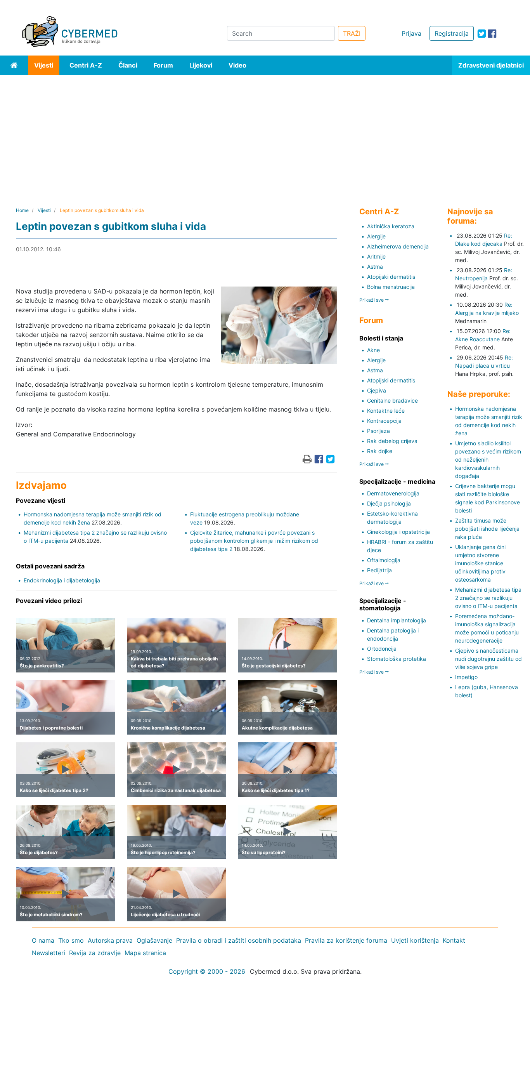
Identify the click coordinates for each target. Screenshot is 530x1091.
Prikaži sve (372, 300)
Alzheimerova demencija (398, 246)
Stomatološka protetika (396, 658)
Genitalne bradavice (392, 400)
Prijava (411, 33)
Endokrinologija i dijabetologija (62, 580)
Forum (163, 65)
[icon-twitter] (482, 33)
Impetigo (466, 677)
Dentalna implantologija (396, 620)
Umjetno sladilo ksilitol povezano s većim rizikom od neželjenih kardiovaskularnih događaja (488, 459)
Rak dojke (379, 451)
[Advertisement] (265, 133)
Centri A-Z (85, 65)
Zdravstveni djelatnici (491, 65)
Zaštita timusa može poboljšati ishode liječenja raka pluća (487, 528)
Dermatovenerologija (393, 493)
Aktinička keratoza (390, 226)
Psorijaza (378, 430)
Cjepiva (376, 390)
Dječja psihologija (389, 503)
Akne (373, 350)
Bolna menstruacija (391, 286)
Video (237, 65)
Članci (127, 65)
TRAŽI (351, 33)
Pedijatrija (379, 570)
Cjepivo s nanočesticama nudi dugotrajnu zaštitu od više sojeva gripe (488, 658)
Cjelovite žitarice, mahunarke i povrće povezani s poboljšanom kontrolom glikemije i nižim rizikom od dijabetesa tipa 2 (254, 540)
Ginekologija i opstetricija (398, 531)
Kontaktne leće (386, 410)
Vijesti (43, 65)
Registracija (452, 33)
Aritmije (376, 256)
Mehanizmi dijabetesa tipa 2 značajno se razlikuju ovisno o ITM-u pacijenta (488, 597)
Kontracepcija (384, 420)
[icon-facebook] (492, 33)
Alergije (376, 236)
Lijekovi (200, 65)
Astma (375, 266)
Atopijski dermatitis (391, 276)
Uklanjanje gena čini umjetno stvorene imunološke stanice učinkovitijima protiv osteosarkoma (480, 563)
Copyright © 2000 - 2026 (206, 971)
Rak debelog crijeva (392, 441)
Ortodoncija (382, 648)
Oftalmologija (383, 560)
